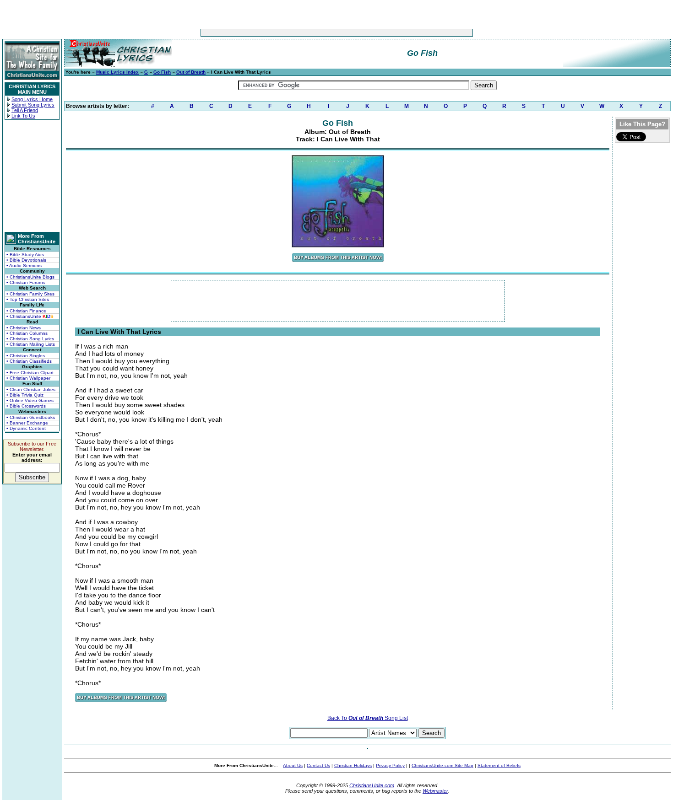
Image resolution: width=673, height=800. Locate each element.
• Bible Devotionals (26, 260)
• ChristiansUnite (30, 316)
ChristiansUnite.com (371, 785)
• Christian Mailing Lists (30, 344)
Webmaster (435, 791)
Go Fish (162, 72)
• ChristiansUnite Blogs (30, 276)
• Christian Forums (25, 282)
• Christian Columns (27, 333)
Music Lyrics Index (117, 72)
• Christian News (23, 327)
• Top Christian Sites (27, 299)
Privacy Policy (390, 765)
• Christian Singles (25, 355)
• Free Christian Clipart (30, 372)
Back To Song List (367, 718)
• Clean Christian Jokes (30, 389)
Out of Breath (191, 72)
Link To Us (23, 115)
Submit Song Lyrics (32, 104)
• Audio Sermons (24, 265)
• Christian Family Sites (30, 293)
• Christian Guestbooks (30, 417)
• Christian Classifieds (29, 361)
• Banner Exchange (27, 422)
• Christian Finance (26, 310)
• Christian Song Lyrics (30, 338)
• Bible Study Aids (25, 254)
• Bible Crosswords (26, 405)
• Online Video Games (30, 400)
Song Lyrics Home (32, 99)
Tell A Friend (24, 110)
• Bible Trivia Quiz (24, 394)
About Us (293, 765)
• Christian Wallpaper (28, 378)
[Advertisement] (308, 32)
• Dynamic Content (26, 428)
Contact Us (318, 765)
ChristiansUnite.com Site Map (442, 765)
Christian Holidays (353, 765)
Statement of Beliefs (499, 765)
